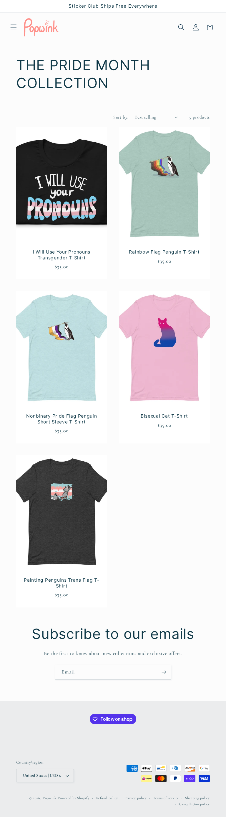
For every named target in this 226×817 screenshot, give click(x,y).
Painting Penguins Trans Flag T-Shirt (61, 582)
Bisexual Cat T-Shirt (164, 416)
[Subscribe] (164, 672)
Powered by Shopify (73, 798)
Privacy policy (135, 798)
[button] (13, 27)
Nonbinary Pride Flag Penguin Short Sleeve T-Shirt (61, 419)
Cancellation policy (194, 804)
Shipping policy (197, 798)
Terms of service (166, 798)
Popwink (49, 798)
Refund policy (107, 798)
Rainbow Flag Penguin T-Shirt (164, 252)
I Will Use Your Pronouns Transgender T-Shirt (61, 255)
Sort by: (121, 117)
